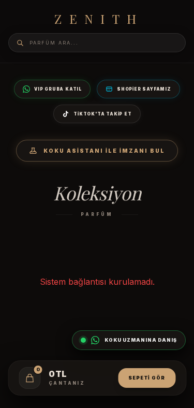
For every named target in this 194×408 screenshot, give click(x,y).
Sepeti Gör (146, 378)
